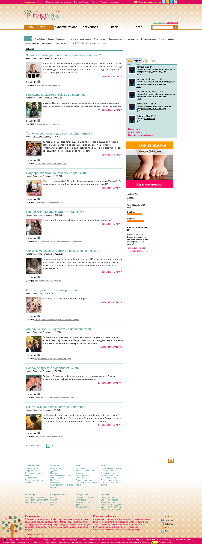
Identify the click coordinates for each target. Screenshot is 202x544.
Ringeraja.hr (137, 524)
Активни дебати (135, 132)
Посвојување (82, 43)
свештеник (40, 436)
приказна (47, 124)
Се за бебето (39, 39)
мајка (49, 281)
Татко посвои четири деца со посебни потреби (59, 133)
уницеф (55, 124)
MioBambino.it (142, 522)
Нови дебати (134, 129)
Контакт (168, 517)
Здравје (53, 471)
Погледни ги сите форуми (139, 135)
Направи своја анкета (138, 251)
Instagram (169, 524)
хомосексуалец (59, 163)
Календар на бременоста (61, 485)
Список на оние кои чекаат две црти (109, 501)
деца (59, 436)
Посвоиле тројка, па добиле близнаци (53, 368)
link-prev (45, 446)
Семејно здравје (67, 43)
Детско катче (66, 2)
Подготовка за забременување (32, 469)
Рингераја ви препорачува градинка (123, 39)
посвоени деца (64, 358)
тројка (37, 397)
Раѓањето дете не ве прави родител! (52, 290)
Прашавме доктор (148, 39)
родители (64, 241)
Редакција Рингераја (42, 58)
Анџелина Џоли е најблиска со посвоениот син (59, 329)
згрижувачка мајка (43, 320)
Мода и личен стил (109, 475)
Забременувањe (66, 27)
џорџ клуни (40, 241)
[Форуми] (130, 61)
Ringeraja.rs (134, 529)
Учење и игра (107, 471)
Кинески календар (33, 502)
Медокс (53, 358)
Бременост (90, 27)
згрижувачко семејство (63, 320)
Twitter (167, 531)
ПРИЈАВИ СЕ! (159, 23)
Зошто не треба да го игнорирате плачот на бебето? (63, 55)
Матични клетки (57, 478)
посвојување (54, 85)
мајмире (38, 124)
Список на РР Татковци (111, 509)
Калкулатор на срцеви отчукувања (85, 498)
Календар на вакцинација (87, 482)
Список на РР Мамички (111, 507)
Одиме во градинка (98, 43)
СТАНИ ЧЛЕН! (172, 23)
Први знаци (55, 468)
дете (37, 85)
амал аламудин (52, 241)
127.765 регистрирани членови (147, 2)
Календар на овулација (35, 497)
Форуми (95, 2)
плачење (43, 85)
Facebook (169, 520)
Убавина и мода (52, 2)
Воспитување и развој (111, 468)
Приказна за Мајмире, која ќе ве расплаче (56, 94)
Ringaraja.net (145, 519)
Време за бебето (32, 43)
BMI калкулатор (82, 507)
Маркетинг (104, 2)
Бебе (27, 39)
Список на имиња (109, 497)
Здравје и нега (107, 473)
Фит (75, 2)
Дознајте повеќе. (166, 542)
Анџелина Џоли (42, 358)
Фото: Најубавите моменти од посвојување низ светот (64, 250)
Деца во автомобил (109, 482)
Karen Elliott (38, 293)
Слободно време (108, 478)
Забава (171, 39)
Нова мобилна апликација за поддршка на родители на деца (154, 107)
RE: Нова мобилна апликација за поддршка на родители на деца (156, 70)
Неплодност (30, 478)
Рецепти (40, 2)
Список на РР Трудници (111, 505)
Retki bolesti (149, 119)
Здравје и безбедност (56, 39)
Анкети (53, 502)
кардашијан (40, 202)
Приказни (54, 482)
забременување (66, 397)
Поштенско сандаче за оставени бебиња (55, 407)
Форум (162, 39)
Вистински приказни (34, 480)
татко (37, 163)
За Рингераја (84, 2)
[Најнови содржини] (153, 61)
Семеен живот (100, 39)
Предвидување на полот (61, 475)
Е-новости (115, 2)
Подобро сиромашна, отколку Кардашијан (56, 173)
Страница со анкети (137, 248)
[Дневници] (145, 61)
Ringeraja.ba (132, 527)
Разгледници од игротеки (112, 480)
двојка (44, 397)
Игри (52, 505)
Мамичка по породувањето (80, 39)
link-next (55, 446)
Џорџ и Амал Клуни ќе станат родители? (55, 211)
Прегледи (54, 473)
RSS (167, 528)
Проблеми (54, 480)
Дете (139, 27)
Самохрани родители (50, 43)
